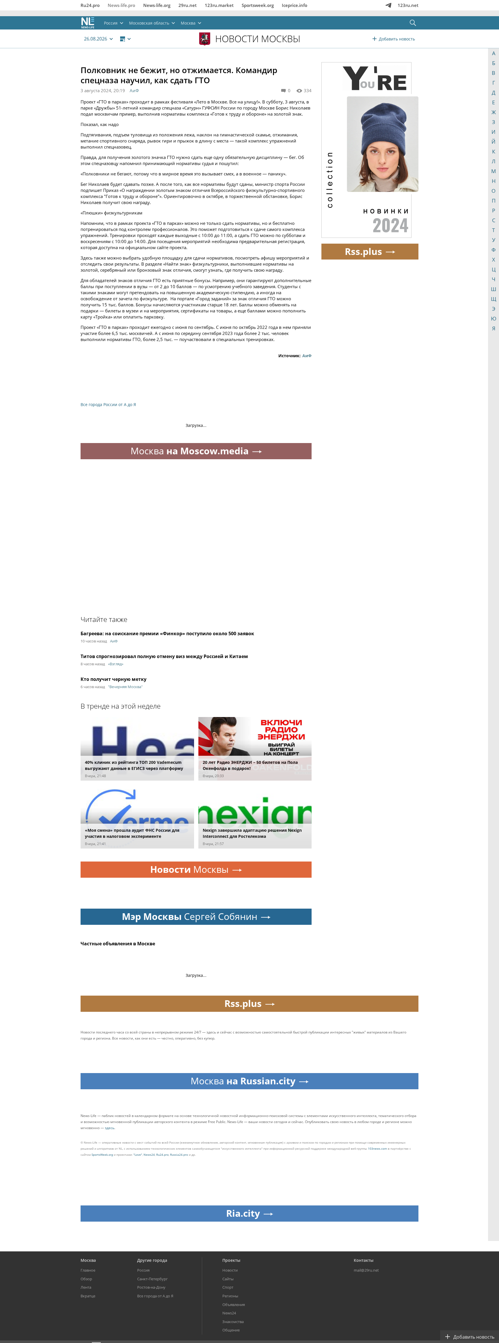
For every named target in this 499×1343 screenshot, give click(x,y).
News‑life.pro (121, 5)
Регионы (230, 1295)
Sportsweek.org (258, 5)
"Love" (137, 1155)
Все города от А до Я (155, 1295)
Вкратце (88, 1295)
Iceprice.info (294, 5)
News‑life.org (156, 5)
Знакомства (233, 1321)
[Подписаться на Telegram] (388, 5)
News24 (149, 1155)
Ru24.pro (90, 5)
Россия (143, 1270)
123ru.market (219, 5)
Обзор (86, 1278)
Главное (88, 1270)
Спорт (227, 1287)
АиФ (134, 90)
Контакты (363, 1260)
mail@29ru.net (366, 1270)
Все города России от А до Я (108, 404)
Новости (230, 1270)
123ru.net (408, 5)
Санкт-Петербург (152, 1278)
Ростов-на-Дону (151, 1287)
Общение (231, 1330)
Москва (88, 1260)
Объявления (233, 1304)
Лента (86, 1287)
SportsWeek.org (102, 1155)
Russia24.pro (179, 1155)
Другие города (152, 1260)
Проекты (231, 1260)
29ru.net (187, 5)
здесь (109, 1127)
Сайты (228, 1278)
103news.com (377, 1148)
